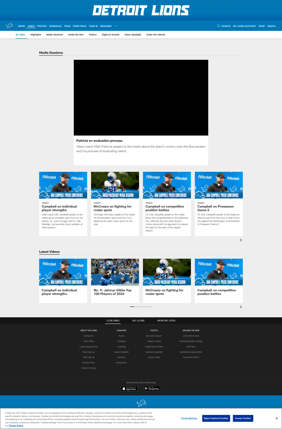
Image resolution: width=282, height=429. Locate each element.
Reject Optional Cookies (216, 418)
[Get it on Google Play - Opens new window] (152, 390)
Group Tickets (154, 357)
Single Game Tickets (154, 346)
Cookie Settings (189, 418)
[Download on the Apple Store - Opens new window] (129, 389)
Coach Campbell (121, 352)
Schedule (121, 341)
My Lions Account (154, 336)
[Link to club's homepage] (9, 26)
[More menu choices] (115, 25)
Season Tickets (154, 341)
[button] (130, 98)
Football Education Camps (191, 341)
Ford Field (191, 346)
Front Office (89, 341)
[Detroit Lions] (141, 403)
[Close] (276, 418)
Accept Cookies (243, 418)
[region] (141, 418)
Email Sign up (89, 352)
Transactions (121, 362)
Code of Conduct (88, 368)
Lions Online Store (191, 336)
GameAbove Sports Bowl (191, 352)
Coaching (121, 346)
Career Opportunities (88, 346)
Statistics (121, 357)
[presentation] (241, 240)
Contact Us (89, 336)
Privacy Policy (89, 362)
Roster (121, 336)
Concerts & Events (191, 357)
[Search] (218, 26)
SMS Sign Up (88, 357)
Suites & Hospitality (154, 352)
